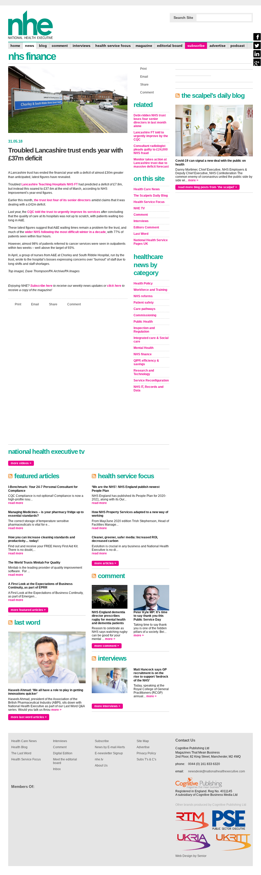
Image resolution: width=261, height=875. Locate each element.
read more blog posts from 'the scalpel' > (207, 187)
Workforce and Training (150, 290)
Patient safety (144, 302)
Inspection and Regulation (144, 329)
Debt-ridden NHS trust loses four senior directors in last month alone (150, 121)
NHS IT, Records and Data (148, 388)
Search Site (183, 18)
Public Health (143, 321)
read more (15, 503)
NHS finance (143, 354)
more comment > (106, 646)
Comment (74, 304)
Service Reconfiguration (151, 380)
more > (56, 710)
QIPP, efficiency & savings (146, 362)
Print (18, 304)
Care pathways (144, 309)
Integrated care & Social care (151, 339)
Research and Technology (144, 372)
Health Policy (143, 283)
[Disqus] (67, 377)
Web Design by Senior (190, 856)
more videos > (21, 463)
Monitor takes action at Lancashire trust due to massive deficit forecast (151, 163)
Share (53, 304)
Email (35, 304)
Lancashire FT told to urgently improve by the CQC (151, 136)
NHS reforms (143, 296)
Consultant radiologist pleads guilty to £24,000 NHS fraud (151, 149)
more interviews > (107, 706)
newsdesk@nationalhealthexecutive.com (216, 771)
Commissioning (145, 315)
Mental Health (143, 348)
